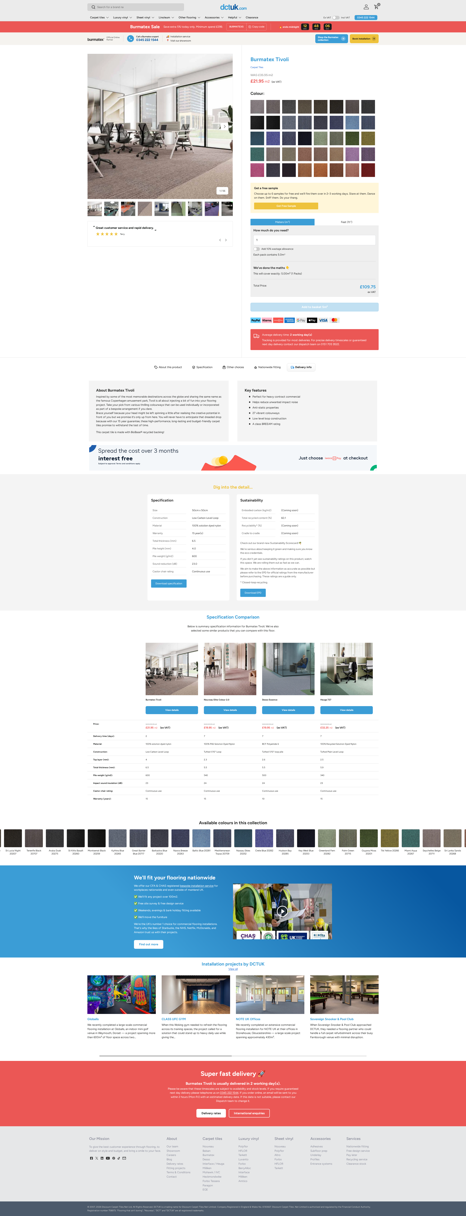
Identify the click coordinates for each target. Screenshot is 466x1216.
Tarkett (242, 1155)
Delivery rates (211, 1113)
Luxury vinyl (120, 17)
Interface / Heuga (213, 1163)
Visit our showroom (178, 40)
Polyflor (243, 1146)
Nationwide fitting (357, 1146)
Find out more (148, 944)
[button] (376, 7)
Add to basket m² (315, 307)
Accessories (212, 17)
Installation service (178, 36)
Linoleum (164, 17)
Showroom (173, 1150)
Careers (171, 1155)
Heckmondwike (212, 1176)
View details (172, 709)
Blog (169, 1159)
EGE (205, 1189)
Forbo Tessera (211, 1181)
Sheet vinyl (143, 17)
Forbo (242, 1163)
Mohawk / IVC (211, 1172)
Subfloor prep (318, 1150)
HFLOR (242, 1150)
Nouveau (208, 1146)
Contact (172, 1176)
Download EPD (253, 592)
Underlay (315, 1155)
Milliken (207, 1168)
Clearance (252, 17)
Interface (244, 1172)
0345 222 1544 (366, 17)
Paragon (208, 1185)
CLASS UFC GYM (174, 1019)
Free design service (358, 1150)
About (172, 1138)
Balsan (206, 1150)
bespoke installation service (197, 885)
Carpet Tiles (256, 67)
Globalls (93, 1019)
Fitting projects (176, 1168)
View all (233, 969)
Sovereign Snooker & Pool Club (332, 1019)
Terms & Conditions (178, 1172)
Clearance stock (356, 1163)
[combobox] (135, 7)
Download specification (168, 583)
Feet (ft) (346, 222)
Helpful (232, 17)
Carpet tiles (97, 17)
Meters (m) (282, 222)
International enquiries (249, 1113)
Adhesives (316, 1146)
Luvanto (243, 1159)
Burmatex (208, 1155)
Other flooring (187, 17)
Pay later (351, 1155)
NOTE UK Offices (248, 1019)
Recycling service (356, 1159)
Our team (172, 1146)
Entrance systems (321, 1163)
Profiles (314, 1159)
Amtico (242, 1181)
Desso (206, 1159)
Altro (278, 1155)
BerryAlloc (244, 1168)
